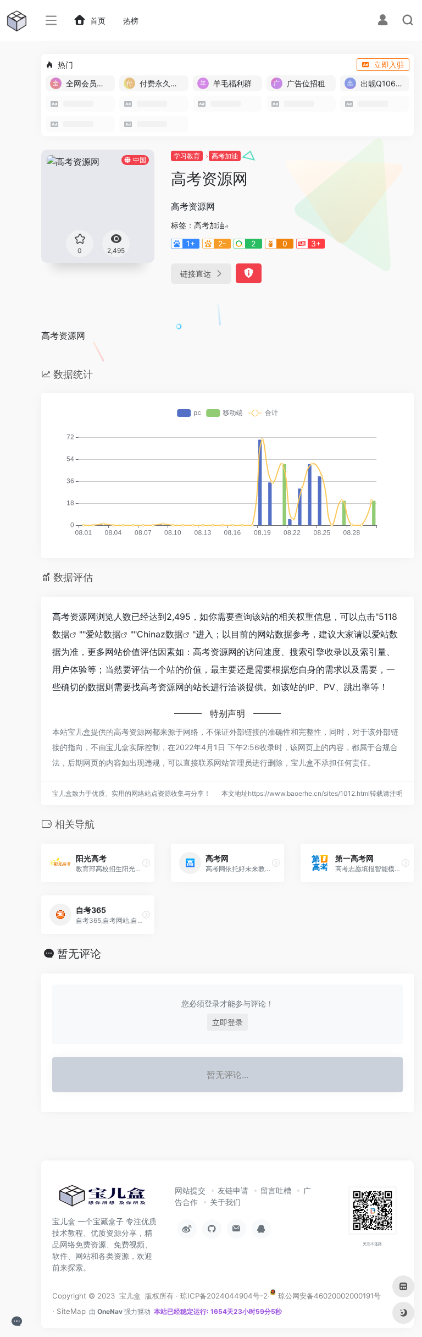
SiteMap (71, 1311)
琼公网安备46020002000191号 (328, 1295)
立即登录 (227, 1022)
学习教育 (187, 156)
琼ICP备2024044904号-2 (224, 1295)
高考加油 (225, 156)
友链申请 (233, 1190)
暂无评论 (79, 953)
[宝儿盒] (101, 1198)
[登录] (382, 21)
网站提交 (190, 1190)
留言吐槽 (275, 1190)
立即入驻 (389, 64)
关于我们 (225, 1202)
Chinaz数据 (160, 634)
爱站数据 (103, 634)
